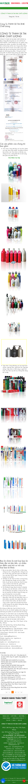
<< (6, 692)
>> (21, 692)
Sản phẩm (21, 716)
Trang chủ (12, 16)
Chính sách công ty (18, 718)
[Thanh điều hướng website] (1, 8)
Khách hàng (6, 718)
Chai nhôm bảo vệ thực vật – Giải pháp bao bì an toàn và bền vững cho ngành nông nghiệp (13, 656)
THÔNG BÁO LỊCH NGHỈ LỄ (9, 660)
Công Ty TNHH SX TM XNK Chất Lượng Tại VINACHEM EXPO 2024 (12, 666)
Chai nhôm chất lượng (7, 677)
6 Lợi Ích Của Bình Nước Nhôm (9, 675)
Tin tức (17, 16)
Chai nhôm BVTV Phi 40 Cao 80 (10, 682)
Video (14, 720)
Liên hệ (20, 720)
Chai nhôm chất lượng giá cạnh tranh (11, 679)
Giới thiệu (14, 716)
